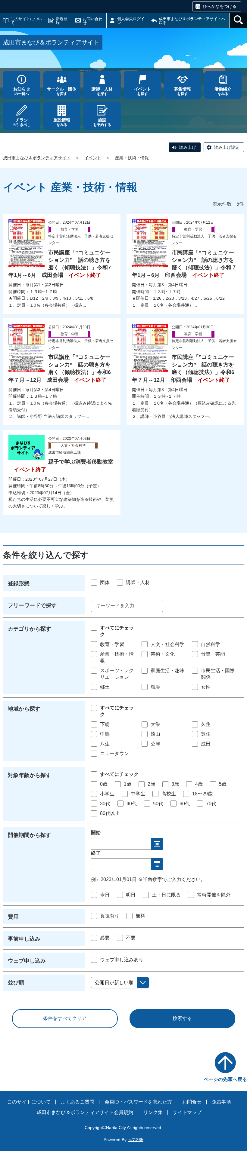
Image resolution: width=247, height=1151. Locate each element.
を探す (62, 91)
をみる (222, 91)
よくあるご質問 (77, 1101)
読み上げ (187, 147)
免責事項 (221, 1101)
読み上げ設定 (226, 147)
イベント (92, 157)
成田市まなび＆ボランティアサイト (36, 157)
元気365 (135, 1139)
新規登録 (61, 21)
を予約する (102, 122)
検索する (182, 1018)
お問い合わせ (92, 21)
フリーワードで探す (32, 605)
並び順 (16, 983)
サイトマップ (187, 1112)
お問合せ (192, 1101)
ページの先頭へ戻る (225, 1079)
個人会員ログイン (131, 21)
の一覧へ (21, 91)
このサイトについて (26, 21)
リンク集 (153, 1112)
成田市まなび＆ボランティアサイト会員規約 (85, 1112)
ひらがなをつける (219, 6)
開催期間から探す (29, 835)
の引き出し (22, 122)
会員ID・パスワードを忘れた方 (138, 1101)
